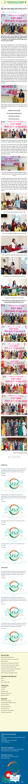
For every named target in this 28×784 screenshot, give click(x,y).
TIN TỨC (2, 7)
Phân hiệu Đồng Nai (5, 706)
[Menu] (1, 2)
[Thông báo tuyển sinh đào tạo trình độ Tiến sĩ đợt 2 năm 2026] (14, 556)
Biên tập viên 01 (14, 12)
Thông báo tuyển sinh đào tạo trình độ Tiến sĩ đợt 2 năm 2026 (13, 544)
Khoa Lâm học (4, 661)
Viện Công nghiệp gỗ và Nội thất (8, 667)
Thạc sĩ (2, 680)
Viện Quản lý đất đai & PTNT (7, 671)
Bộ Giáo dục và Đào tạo (6, 700)
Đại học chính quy (5, 682)
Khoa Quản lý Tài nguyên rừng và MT (9, 663)
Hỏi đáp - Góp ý (4, 691)
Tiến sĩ (2, 678)
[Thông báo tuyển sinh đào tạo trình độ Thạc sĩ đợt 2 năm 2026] (14, 534)
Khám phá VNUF (5, 695)
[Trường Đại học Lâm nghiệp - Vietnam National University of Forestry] (14, 2)
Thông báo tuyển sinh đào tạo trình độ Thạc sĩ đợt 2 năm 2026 (13, 521)
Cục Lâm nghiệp (5, 704)
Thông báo (3, 687)
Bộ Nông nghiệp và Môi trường (8, 702)
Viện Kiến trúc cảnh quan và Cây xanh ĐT (10, 669)
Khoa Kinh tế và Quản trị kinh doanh (10, 659)
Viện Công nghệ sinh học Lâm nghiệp (10, 665)
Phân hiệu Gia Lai (5, 708)
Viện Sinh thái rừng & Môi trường (9, 672)
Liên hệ (3, 689)
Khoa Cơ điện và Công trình (7, 657)
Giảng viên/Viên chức (6, 693)
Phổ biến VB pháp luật (6, 712)
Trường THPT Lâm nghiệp (7, 710)
